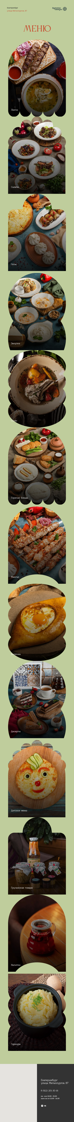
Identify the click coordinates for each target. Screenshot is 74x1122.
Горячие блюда (19, 497)
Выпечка (16, 654)
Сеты (14, 264)
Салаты (15, 187)
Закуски (15, 343)
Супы (14, 420)
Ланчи (14, 109)
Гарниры (16, 1044)
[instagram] (42, 1106)
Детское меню (19, 810)
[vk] (45, 1106)
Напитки (15, 965)
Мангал (15, 577)
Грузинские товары (22, 887)
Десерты (16, 731)
